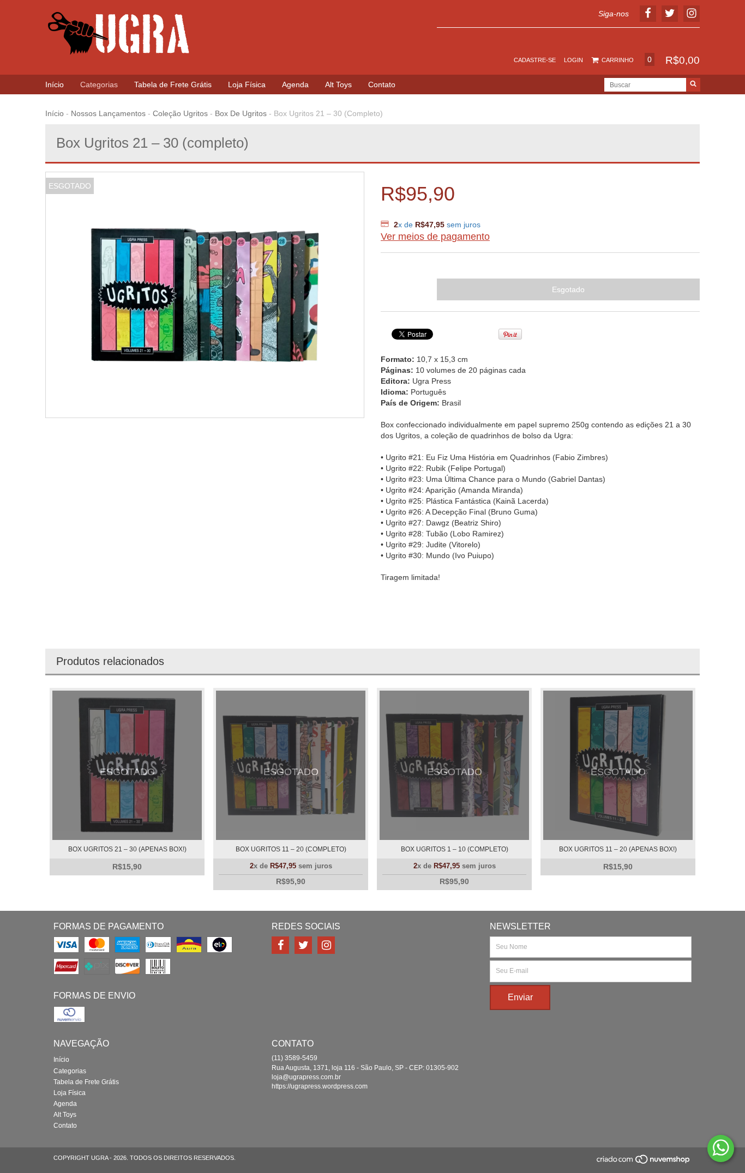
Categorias (99, 84)
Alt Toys (338, 84)
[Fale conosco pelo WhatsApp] (720, 1148)
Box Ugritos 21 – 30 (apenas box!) (127, 849)
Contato (381, 84)
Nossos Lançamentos (108, 113)
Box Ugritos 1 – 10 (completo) (454, 849)
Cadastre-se (535, 60)
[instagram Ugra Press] (326, 945)
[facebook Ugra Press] (280, 945)
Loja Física (247, 84)
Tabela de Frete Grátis (173, 84)
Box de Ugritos (241, 113)
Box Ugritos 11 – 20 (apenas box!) (618, 849)
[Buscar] (693, 85)
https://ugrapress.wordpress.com (320, 1086)
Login (573, 60)
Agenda (295, 84)
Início (54, 84)
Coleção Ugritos (180, 113)
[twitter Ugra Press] (303, 945)
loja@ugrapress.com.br (306, 1077)
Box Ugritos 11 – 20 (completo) (291, 849)
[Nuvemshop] (644, 1162)
